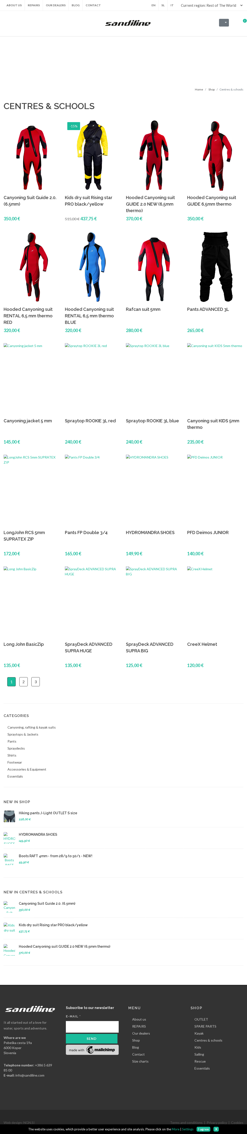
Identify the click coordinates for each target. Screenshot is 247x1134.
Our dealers (141, 1033)
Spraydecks (16, 748)
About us (139, 1019)
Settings (187, 1129)
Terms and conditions (186, 1122)
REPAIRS (139, 1026)
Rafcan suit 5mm (143, 309)
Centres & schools (208, 1040)
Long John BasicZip (24, 644)
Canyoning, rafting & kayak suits (31, 727)
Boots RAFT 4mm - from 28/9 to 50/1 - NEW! (55, 856)
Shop (211, 89)
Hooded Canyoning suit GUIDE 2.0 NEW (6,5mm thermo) (150, 204)
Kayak (199, 1033)
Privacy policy (217, 1122)
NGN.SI (29, 1122)
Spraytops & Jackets (22, 734)
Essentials (15, 776)
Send (92, 1039)
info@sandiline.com (29, 1075)
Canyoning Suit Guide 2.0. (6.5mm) (47, 903)
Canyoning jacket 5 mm (28, 420)
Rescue (200, 1061)
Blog (135, 1047)
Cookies (237, 1122)
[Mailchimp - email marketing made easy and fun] (92, 1049)
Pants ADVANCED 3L (208, 309)
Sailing (199, 1054)
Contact (138, 1054)
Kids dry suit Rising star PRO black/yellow (53, 925)
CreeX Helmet (202, 644)
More (175, 1129)
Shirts (11, 755)
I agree (203, 1129)
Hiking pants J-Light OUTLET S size (48, 813)
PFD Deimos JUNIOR (208, 532)
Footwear (14, 762)
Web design (13, 1122)
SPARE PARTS (205, 1026)
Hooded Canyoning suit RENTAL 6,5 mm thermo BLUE (89, 316)
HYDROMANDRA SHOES (150, 532)
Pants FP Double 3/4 (86, 532)
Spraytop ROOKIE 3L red (90, 420)
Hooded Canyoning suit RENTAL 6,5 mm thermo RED (28, 316)
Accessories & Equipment (26, 769)
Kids (197, 1047)
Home (199, 89)
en (153, 5)
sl (163, 5)
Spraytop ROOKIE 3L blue (152, 420)
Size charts (140, 1061)
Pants (11, 741)
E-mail (73, 1016)
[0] (241, 22)
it (172, 5)
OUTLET (201, 1019)
